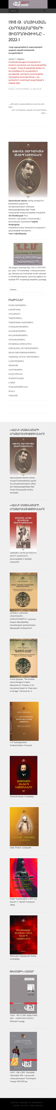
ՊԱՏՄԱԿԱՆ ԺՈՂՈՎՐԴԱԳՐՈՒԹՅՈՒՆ (23, 357)
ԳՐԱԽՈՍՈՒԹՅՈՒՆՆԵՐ (18, 387)
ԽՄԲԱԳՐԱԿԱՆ (14, 309)
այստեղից (42, 279)
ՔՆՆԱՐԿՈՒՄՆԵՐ (15, 374)
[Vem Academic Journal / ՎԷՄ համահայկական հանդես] (28, 4)
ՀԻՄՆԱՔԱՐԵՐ (14, 314)
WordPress (37, 1102)
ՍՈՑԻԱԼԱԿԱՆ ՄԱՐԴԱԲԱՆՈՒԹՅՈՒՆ (23, 348)
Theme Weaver (36, 1105)
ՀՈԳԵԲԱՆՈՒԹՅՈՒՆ (16, 339)
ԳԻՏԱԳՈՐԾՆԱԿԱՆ (16, 378)
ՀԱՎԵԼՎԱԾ (13, 395)
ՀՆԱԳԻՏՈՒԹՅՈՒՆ (16, 361)
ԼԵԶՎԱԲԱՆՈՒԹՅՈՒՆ (17, 331)
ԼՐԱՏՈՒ (11, 382)
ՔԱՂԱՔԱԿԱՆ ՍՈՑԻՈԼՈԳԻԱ (19, 344)
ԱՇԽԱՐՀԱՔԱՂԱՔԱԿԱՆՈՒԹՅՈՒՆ (22, 352)
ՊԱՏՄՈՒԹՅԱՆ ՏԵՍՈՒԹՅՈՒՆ (20, 322)
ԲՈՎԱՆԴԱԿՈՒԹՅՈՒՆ (17, 305)
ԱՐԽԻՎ (11, 391)
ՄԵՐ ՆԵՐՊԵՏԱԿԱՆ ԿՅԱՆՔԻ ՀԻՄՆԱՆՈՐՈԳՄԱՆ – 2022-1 (30, 111)
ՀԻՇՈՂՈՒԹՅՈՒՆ (23, 89)
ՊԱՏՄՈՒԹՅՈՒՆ (15, 318)
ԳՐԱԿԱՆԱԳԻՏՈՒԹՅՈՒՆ (18, 327)
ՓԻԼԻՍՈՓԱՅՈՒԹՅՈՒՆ (18, 335)
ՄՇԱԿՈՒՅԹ (13, 365)
